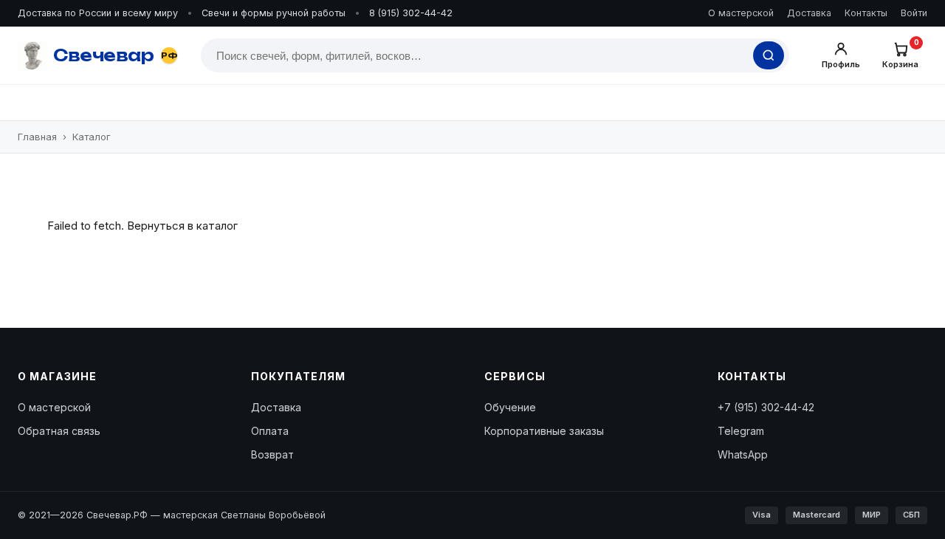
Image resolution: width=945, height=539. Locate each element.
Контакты (866, 12)
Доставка (809, 12)
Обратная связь (59, 431)
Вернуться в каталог (182, 226)
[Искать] (768, 55)
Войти (914, 12)
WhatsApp (743, 454)
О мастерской (741, 12)
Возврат (272, 454)
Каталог (91, 137)
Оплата (270, 431)
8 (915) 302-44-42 (411, 12)
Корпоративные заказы (544, 431)
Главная (37, 137)
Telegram (741, 431)
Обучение (510, 407)
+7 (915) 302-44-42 (766, 407)
